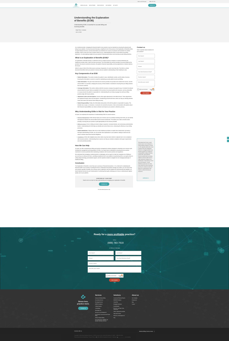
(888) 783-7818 (152, 1)
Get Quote (115, 5)
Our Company (108, 5)
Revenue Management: (83, 117)
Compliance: (81, 137)
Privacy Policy (92, 337)
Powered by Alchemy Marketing (81, 337)
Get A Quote (146, 93)
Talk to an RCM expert (142, 1)
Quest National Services (87, 335)
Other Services (100, 5)
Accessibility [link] (128, 337)
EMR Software (92, 5)
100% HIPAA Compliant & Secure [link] (104, 337)
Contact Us (152, 5)
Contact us (104, 184)
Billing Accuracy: (82, 124)
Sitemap (114, 337)
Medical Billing (84, 5)
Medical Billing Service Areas (146, 331)
